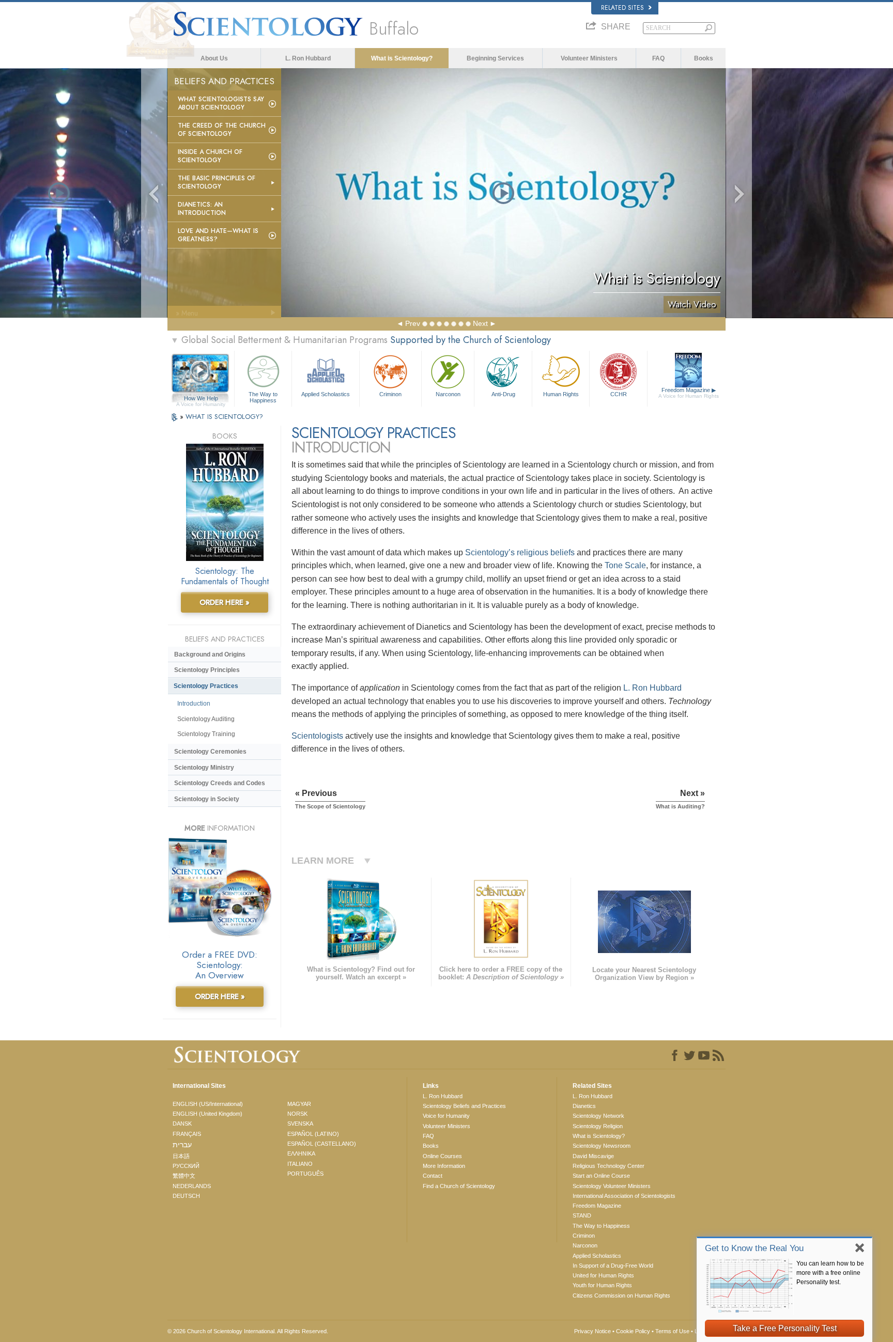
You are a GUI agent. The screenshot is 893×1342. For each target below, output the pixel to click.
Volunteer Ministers (589, 58)
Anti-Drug (503, 394)
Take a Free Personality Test (785, 1328)
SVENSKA (300, 1123)
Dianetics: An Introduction (202, 208)
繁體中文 (184, 1176)
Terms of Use (672, 1331)
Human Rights (561, 394)
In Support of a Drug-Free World (613, 1265)
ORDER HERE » (224, 602)
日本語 (181, 1156)
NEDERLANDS (192, 1186)
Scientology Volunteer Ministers (612, 1186)
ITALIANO (300, 1164)
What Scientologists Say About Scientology (221, 103)
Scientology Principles (207, 670)
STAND (582, 1215)
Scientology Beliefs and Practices (464, 1106)
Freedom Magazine (688, 393)
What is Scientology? (402, 58)
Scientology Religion (598, 1126)
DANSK (182, 1123)
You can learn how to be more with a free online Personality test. (830, 1273)
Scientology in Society (206, 799)
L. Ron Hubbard (308, 58)
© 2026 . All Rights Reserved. (247, 1331)
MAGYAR (299, 1104)
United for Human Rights (603, 1275)
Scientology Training (206, 734)
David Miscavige (593, 1156)
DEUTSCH (186, 1196)
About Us (214, 58)
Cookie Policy (633, 1331)
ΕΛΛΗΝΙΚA (301, 1153)
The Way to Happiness (263, 396)
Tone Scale (625, 565)
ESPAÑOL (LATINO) (313, 1134)
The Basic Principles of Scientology (216, 182)
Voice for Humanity (446, 1116)
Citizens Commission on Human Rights (621, 1295)
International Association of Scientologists (624, 1196)
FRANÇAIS (187, 1134)
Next (480, 323)
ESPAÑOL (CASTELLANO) (321, 1144)
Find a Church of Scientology (459, 1186)
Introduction (193, 703)
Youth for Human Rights (602, 1285)
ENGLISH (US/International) (208, 1104)
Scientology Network (598, 1116)
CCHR (618, 394)
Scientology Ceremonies (210, 751)
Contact (432, 1176)
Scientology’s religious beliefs (520, 552)
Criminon (390, 394)
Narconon (448, 394)
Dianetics (584, 1106)
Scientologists (317, 735)
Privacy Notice (592, 1331)
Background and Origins (209, 654)
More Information (444, 1166)
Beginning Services (495, 58)
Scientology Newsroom (601, 1146)
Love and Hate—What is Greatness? (218, 235)
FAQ (658, 58)
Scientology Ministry (204, 767)
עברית (182, 1145)
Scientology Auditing (206, 719)
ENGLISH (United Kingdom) (207, 1114)
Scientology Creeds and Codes (219, 783)
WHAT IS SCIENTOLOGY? (224, 417)
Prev (412, 323)
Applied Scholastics (325, 394)
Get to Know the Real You (754, 1248)
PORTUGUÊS (305, 1174)
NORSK (297, 1114)
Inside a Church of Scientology (210, 156)
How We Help (200, 398)
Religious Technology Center (608, 1166)
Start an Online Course (601, 1176)
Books (703, 58)
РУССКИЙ (186, 1166)
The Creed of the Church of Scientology (222, 129)
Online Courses (442, 1156)
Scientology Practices (206, 686)
